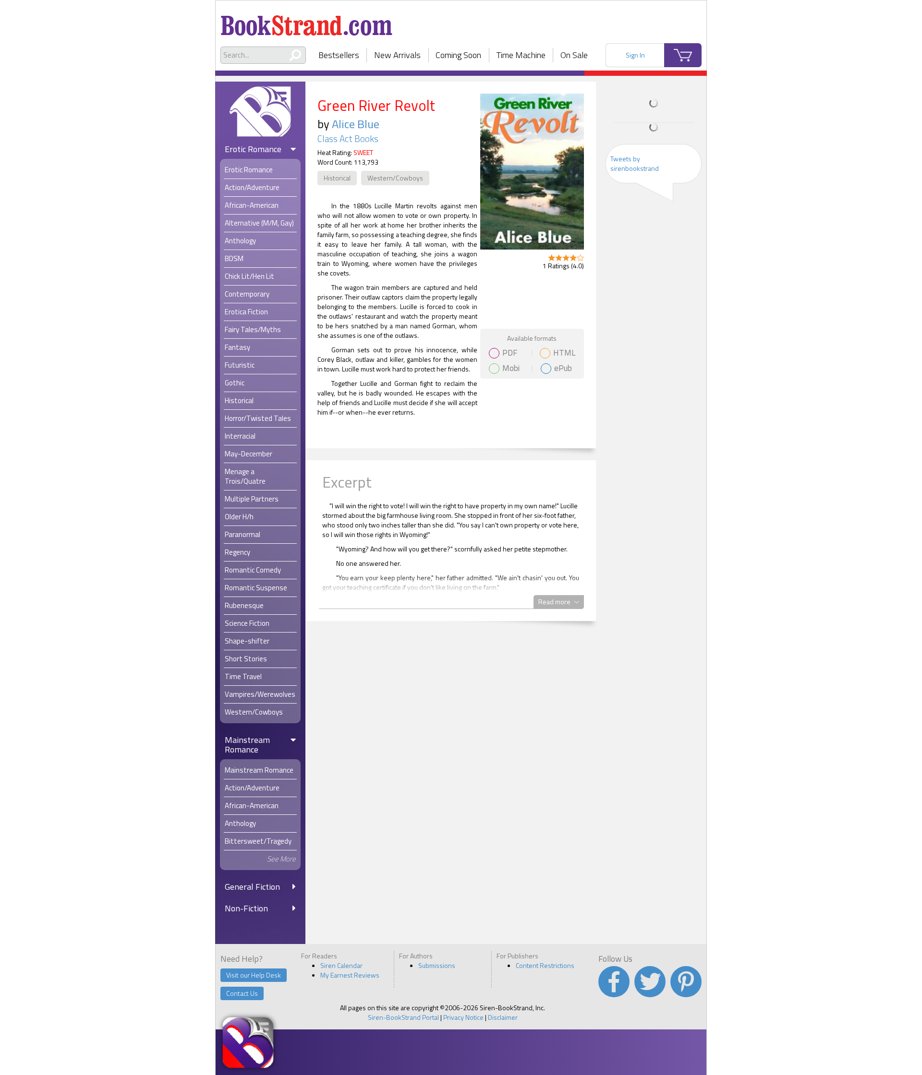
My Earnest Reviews (349, 975)
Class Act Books (347, 138)
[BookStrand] (306, 21)
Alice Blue (355, 123)
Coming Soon (458, 54)
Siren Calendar (341, 965)
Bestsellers (338, 54)
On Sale (574, 54)
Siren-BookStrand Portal (403, 1017)
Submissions (436, 965)
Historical (337, 178)
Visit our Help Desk (253, 975)
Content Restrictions (545, 965)
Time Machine (521, 54)
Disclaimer (503, 1017)
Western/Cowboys (395, 178)
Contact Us (242, 993)
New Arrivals (397, 54)
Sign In (635, 55)
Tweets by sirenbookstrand (634, 163)
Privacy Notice (463, 1017)
